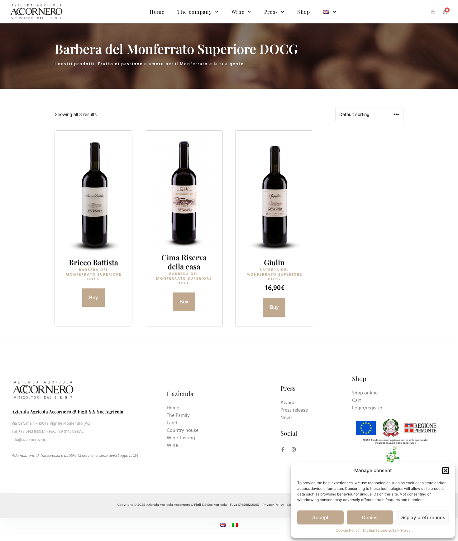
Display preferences (422, 517)
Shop (303, 11)
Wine (238, 11)
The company (194, 11)
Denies (370, 517)
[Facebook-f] (282, 449)
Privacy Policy (273, 505)
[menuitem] (330, 12)
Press (271, 11)
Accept (320, 517)
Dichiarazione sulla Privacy (387, 530)
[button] (445, 470)
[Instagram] (293, 449)
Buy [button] (274, 307)
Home (157, 11)
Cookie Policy (348, 530)
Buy (93, 297)
